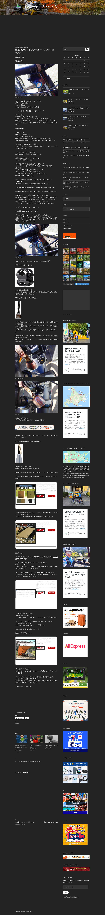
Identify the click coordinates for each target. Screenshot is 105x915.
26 (72, 72)
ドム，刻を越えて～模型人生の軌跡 (72, 167)
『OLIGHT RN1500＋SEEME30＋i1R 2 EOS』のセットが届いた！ (35, 187)
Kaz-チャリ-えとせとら (41, 6)
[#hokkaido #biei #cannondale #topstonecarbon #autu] (87, 271)
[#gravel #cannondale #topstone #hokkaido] (87, 258)
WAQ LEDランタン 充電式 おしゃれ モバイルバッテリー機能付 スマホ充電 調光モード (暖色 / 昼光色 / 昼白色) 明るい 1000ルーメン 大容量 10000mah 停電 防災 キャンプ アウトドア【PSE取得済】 (45, 486)
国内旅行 (38, 761)
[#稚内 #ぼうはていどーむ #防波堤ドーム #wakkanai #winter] (80, 264)
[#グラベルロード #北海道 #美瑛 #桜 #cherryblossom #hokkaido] (66, 264)
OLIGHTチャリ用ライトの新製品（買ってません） (21, 747)
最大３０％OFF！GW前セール (35, 516)
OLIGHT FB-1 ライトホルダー (24, 265)
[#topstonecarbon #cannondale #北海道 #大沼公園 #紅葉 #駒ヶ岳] (80, 271)
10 (64, 66)
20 (76, 69)
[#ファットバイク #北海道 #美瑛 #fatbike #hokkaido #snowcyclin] (87, 264)
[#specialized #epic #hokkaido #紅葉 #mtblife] (87, 251)
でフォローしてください (70, 235)
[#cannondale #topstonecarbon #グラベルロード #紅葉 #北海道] (66, 258)
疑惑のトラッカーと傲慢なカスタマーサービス (75, 177)
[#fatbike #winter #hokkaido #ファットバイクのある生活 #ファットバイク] (66, 271)
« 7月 (68, 78)
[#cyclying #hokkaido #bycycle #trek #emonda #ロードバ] (87, 278)
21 (80, 69)
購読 (66, 892)
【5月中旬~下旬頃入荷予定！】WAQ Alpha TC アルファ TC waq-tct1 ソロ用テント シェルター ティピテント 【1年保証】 (46, 640)
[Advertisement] (52, 27)
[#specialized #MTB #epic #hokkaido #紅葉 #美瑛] (80, 251)
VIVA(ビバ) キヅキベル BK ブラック (26, 298)
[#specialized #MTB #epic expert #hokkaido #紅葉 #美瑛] (73, 251)
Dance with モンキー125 (51, 745)
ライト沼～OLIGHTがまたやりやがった (27, 211)
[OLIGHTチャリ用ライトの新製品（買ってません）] (22, 739)
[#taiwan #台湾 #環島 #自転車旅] (73, 264)
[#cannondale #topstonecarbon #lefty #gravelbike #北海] (73, 278)
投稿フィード (66, 222)
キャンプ (25, 761)
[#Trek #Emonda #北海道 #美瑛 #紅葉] (73, 271)
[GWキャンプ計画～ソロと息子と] (36, 739)
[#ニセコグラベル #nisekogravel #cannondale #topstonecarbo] (80, 258)
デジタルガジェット (32, 761)
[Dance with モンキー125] (51, 739)
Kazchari (26, 47)
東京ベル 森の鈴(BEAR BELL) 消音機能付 (27, 441)
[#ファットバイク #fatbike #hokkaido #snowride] (66, 251)
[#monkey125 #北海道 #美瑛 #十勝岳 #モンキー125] (66, 278)
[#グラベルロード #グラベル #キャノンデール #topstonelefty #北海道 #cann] (80, 278)
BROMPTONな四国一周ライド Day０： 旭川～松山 (76, 148)
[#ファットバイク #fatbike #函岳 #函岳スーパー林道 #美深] (73, 258)
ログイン (65, 219)
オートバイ (20, 761)
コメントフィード (67, 225)
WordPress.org (67, 228)
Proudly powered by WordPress (23, 911)
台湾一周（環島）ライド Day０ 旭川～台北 (74, 140)
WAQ (52, 472)
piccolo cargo (19, 128)
